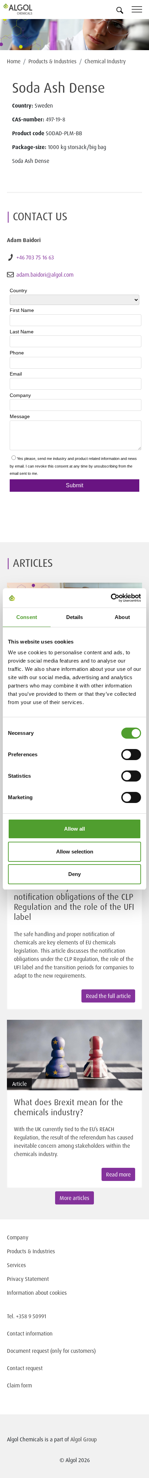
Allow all (74, 829)
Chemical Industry (105, 61)
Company (17, 1237)
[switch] (131, 754)
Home (13, 61)
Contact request (25, 1368)
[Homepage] (26, 9)
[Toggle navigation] (140, 10)
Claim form (19, 1385)
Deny (74, 874)
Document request (28, 1350)
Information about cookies (37, 1292)
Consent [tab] (26, 617)
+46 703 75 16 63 (35, 257)
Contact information (30, 1333)
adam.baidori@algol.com (44, 274)
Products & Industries (52, 61)
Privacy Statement (28, 1278)
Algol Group (83, 1439)
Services (16, 1265)
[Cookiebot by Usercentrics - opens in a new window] (110, 597)
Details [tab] (74, 617)
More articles (74, 1197)
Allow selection (74, 852)
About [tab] (122, 617)
